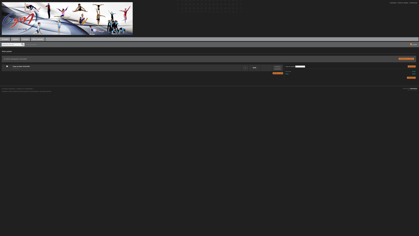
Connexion (393, 3)
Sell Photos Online (412, 90)
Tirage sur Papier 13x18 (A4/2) (21, 66)
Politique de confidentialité (25, 89)
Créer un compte (403, 3)
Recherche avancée (31, 44)
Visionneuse (413, 3)
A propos (25, 39)
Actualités (5, 39)
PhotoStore (413, 88)
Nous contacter (38, 39)
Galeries (15, 39)
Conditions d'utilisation (8, 89)
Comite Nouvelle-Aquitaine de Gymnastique (26, 91)
